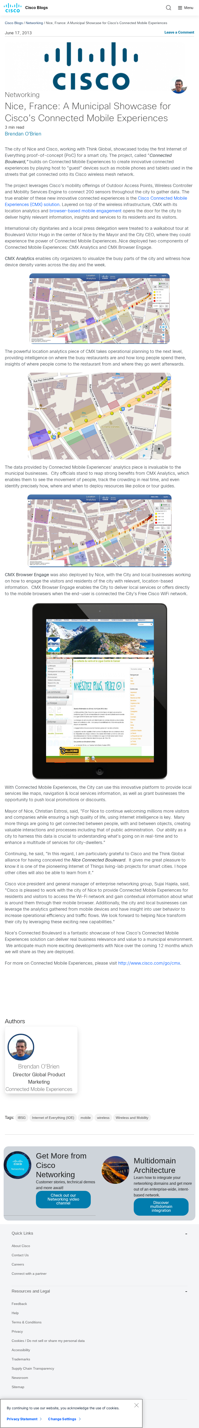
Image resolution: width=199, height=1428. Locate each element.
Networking (34, 23)
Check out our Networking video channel (63, 1199)
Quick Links (22, 1233)
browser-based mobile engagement (86, 211)
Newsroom (20, 1378)
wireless (103, 1118)
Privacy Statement (22, 1419)
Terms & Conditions (26, 1322)
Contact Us (20, 1255)
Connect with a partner (29, 1273)
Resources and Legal (31, 1291)
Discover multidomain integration (161, 1206)
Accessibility (21, 1350)
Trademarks (21, 1359)
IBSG (22, 1118)
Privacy (17, 1331)
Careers (18, 1264)
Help (15, 1313)
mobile (86, 1118)
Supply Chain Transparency (33, 1368)
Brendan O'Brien (23, 134)
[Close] (136, 1405)
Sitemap (18, 1387)
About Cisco (21, 1246)
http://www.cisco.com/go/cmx (149, 963)
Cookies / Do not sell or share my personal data (48, 1341)
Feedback (19, 1304)
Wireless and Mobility (132, 1118)
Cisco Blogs (36, 8)
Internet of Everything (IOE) (53, 1118)
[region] (71, 1413)
